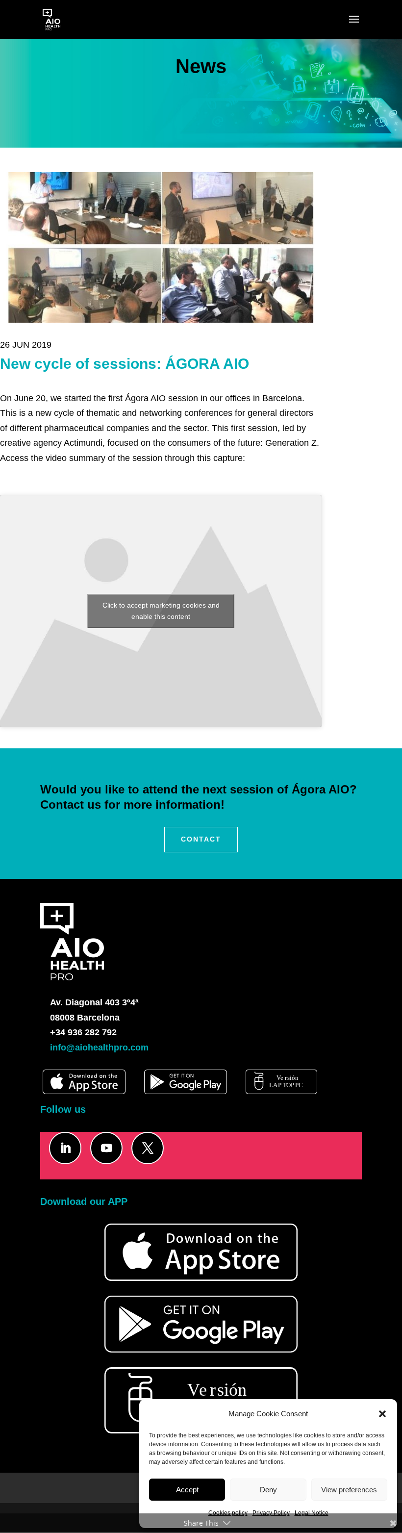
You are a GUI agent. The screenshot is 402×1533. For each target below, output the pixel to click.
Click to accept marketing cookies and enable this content (161, 610)
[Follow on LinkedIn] (65, 1148)
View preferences (349, 1489)
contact (201, 839)
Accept (187, 1489)
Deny (268, 1489)
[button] (382, 1414)
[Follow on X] (147, 1148)
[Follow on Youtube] (106, 1148)
